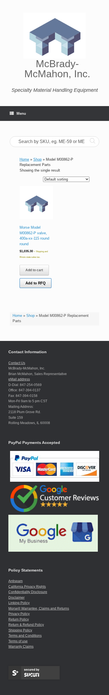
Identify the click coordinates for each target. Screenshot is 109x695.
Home (17, 315)
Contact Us (16, 363)
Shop (30, 315)
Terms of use (18, 641)
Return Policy (18, 619)
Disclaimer (16, 598)
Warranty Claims (21, 647)
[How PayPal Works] (54, 481)
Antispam (15, 581)
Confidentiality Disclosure (27, 592)
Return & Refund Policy (26, 625)
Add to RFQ (35, 283)
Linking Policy (19, 603)
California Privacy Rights (27, 587)
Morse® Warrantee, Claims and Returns (38, 608)
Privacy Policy (19, 614)
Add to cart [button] (34, 270)
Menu (21, 113)
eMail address (19, 379)
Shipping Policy (20, 630)
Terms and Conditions (25, 636)
